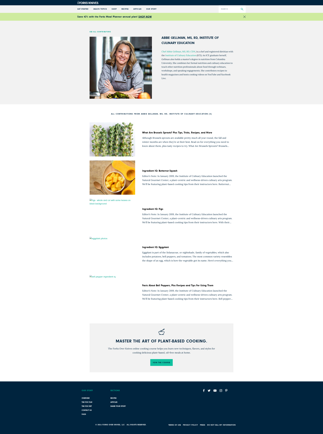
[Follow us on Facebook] (204, 390)
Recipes (113, 398)
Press (202, 425)
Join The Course (161, 363)
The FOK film (87, 402)
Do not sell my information (221, 425)
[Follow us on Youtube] (215, 390)
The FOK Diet (87, 406)
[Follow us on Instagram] (221, 390)
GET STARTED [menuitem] (83, 9)
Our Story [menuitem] (151, 9)
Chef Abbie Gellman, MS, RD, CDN (178, 51)
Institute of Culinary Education (180, 55)
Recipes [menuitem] (125, 9)
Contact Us (87, 410)
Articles (113, 402)
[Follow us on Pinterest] (226, 390)
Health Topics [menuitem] (100, 9)
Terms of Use (174, 425)
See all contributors (100, 32)
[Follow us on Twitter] (209, 390)
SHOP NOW (145, 17)
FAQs (84, 414)
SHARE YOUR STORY (118, 406)
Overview (86, 398)
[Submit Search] (242, 9)
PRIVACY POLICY (190, 425)
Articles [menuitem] (137, 9)
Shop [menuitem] (114, 9)
